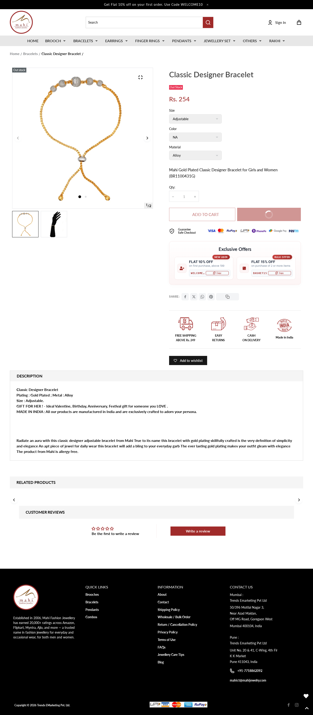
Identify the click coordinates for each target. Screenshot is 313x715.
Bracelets (83, 41)
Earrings (114, 41)
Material (175, 147)
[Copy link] (227, 296)
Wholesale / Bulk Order (174, 617)
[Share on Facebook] (185, 296)
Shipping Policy (169, 610)
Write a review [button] (198, 531)
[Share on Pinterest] (211, 296)
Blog (161, 662)
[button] (56, 40)
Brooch (53, 41)
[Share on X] (194, 296)
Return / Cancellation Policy (177, 624)
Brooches (92, 594)
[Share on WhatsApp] (202, 296)
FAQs (161, 647)
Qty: (172, 187)
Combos (91, 617)
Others (250, 41)
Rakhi (274, 41)
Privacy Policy (168, 632)
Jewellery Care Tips (171, 655)
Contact (163, 602)
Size (172, 110)
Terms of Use (167, 640)
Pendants (181, 41)
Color (173, 129)
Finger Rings (147, 41)
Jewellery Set (217, 41)
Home (14, 54)
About (162, 594)
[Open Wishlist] (306, 696)
